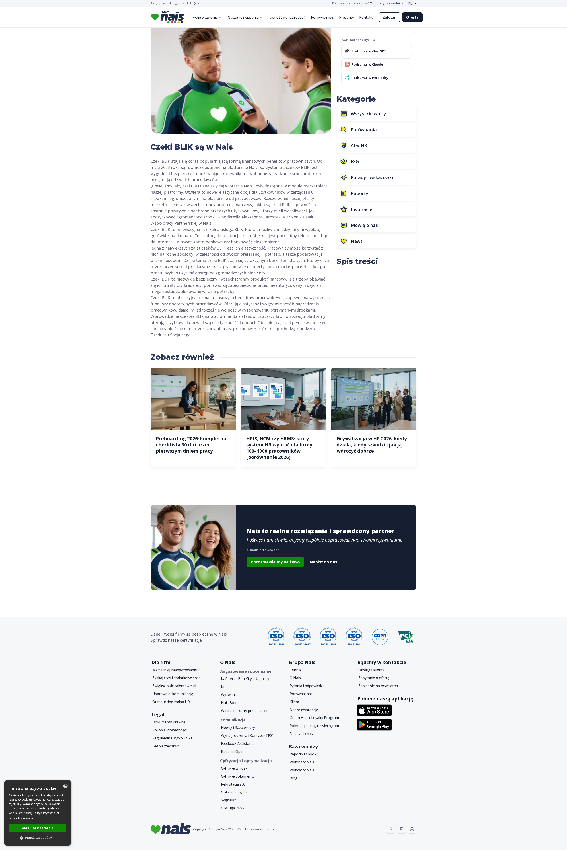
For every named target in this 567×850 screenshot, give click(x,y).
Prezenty (346, 17)
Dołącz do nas (301, 733)
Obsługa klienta (371, 669)
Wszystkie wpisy (368, 114)
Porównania (364, 130)
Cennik (295, 669)
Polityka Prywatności (169, 730)
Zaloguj (389, 17)
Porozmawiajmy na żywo (275, 562)
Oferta (412, 17)
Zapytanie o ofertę (373, 677)
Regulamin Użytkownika (172, 738)
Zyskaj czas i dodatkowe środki (177, 677)
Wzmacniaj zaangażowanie (174, 669)
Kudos (226, 686)
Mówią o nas (364, 225)
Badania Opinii (233, 751)
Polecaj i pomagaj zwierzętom (314, 725)
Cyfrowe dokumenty (237, 776)
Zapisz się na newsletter (387, 3)
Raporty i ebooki (303, 754)
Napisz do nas (323, 562)
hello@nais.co (196, 3)
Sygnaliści (229, 800)
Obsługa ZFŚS (232, 808)
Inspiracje (361, 209)
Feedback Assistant (237, 743)
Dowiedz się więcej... (22, 818)
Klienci (295, 701)
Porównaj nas (322, 17)
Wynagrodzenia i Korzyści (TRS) (247, 735)
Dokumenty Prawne (168, 722)
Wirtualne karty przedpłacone (245, 710)
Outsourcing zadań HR (171, 701)
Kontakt (366, 17)
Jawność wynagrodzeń (287, 17)
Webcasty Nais (302, 770)
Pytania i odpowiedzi (307, 685)
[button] (412, 3)
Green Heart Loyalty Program (314, 717)
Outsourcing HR (234, 792)
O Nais (295, 677)
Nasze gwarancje (304, 709)
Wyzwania (229, 694)
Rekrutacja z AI (233, 784)
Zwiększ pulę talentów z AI (174, 685)
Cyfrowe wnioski (234, 768)
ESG (355, 161)
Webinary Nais (302, 762)
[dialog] (37, 813)
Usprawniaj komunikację (172, 693)
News (357, 241)
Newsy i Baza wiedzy (238, 727)
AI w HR (359, 145)
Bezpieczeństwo (165, 746)
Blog (293, 778)
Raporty (359, 193)
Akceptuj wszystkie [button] (37, 828)
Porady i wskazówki (372, 177)
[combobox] (65, 786)
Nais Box (228, 702)
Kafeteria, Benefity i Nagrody (245, 678)
